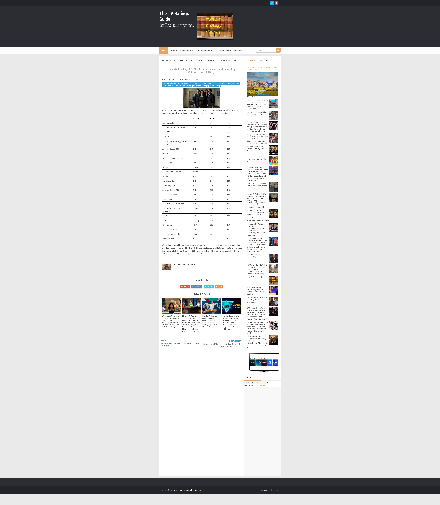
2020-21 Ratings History (255, 277)
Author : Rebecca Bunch (184, 264)
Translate (261, 385)
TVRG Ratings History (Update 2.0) (254, 256)
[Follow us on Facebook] (276, 3)
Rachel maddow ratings (183, 86)
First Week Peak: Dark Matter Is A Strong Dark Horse (255, 148)
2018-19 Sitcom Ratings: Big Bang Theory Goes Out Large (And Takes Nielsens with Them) (257, 290)
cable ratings (185, 84)
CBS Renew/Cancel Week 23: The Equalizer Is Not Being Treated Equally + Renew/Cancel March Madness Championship (257, 269)
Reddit (186, 286)
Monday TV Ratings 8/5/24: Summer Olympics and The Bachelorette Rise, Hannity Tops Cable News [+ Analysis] (209, 321)
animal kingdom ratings (171, 84)
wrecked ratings (215, 86)
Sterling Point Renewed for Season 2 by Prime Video (256, 113)
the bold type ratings (200, 86)
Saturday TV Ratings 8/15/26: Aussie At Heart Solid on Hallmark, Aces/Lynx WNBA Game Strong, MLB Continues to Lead (257, 104)
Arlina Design (275, 490)
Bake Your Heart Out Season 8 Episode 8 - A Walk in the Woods (257, 159)
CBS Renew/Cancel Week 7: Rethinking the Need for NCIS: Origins (257, 300)
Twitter (209, 286)
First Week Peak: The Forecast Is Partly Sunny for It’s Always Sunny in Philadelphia (257, 213)
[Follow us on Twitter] (272, 3)
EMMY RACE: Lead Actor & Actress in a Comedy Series (257, 184)
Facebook (197, 286)
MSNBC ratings (168, 86)
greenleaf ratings (208, 84)
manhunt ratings (233, 84)
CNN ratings (196, 84)
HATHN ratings (221, 84)
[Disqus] (202, 384)
